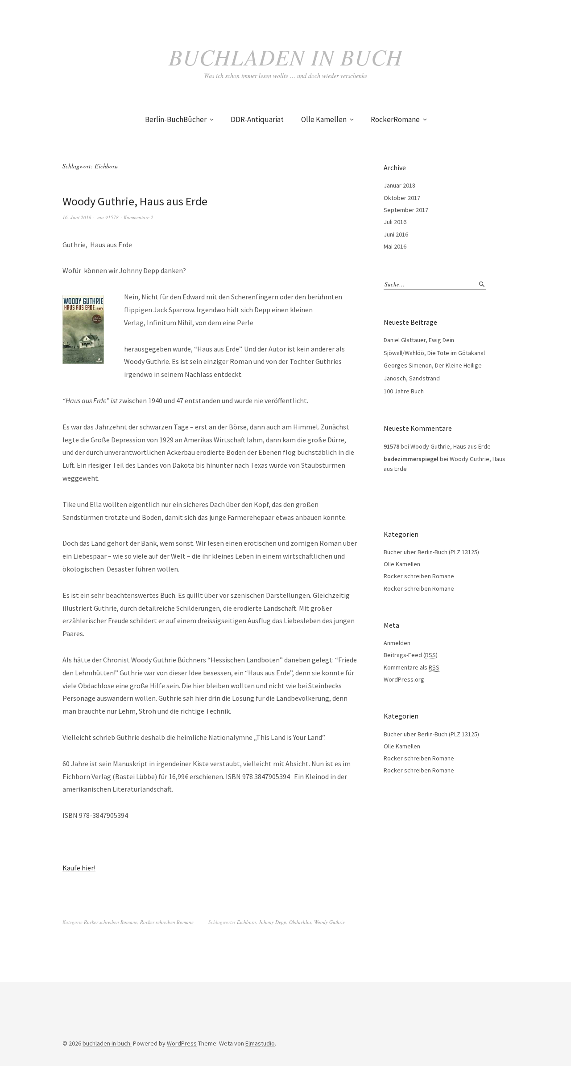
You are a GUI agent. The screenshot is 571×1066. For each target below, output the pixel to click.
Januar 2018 (399, 185)
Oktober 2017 (402, 198)
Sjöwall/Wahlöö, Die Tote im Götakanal (434, 353)
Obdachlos (300, 922)
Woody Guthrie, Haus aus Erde (134, 201)
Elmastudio (260, 1043)
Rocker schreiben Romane (110, 922)
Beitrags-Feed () (411, 655)
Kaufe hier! (78, 867)
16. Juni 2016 (76, 217)
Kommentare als (411, 667)
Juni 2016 (396, 234)
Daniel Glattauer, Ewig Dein (419, 340)
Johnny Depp (272, 922)
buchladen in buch (285, 56)
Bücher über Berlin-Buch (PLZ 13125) (431, 552)
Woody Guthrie (329, 922)
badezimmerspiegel (411, 459)
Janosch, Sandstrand (412, 378)
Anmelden (397, 643)
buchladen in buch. (107, 1043)
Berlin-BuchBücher (176, 119)
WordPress (182, 1043)
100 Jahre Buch (404, 391)
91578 (112, 217)
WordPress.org (404, 679)
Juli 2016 (395, 222)
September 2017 (406, 210)
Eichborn (246, 922)
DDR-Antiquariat (257, 119)
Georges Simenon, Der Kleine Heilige (433, 365)
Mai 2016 (395, 246)
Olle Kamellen (324, 119)
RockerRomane (395, 119)
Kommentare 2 (138, 217)
